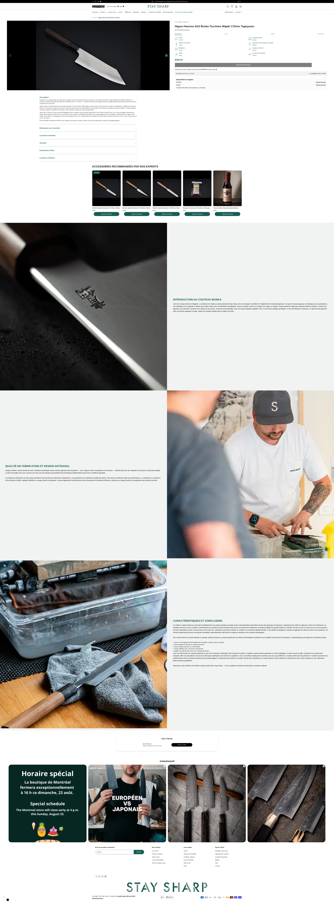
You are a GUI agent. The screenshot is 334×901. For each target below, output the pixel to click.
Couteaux (102, 12)
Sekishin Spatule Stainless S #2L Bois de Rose (106, 208)
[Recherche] (227, 6)
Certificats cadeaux (189, 857)
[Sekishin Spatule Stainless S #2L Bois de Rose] (106, 188)
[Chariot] (240, 6)
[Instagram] (96, 1)
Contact (217, 866)
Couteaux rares (112, 12)
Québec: (178, 85)
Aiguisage (136, 12)
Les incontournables (157, 860)
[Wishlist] (232, 6)
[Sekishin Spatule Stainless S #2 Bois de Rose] (167, 188)
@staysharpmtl (167, 761)
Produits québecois (168, 12)
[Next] (166, 55)
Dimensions (178, 34)
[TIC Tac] (98, 1)
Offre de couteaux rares (159, 863)
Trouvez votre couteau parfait (183, 12)
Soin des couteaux (157, 854)
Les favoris (155, 851)
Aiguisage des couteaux (222, 854)
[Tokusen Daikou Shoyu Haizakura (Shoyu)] (227, 188)
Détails (273, 34)
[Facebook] (93, 1)
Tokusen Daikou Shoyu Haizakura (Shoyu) (225, 208)
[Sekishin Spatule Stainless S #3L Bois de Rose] (136, 188)
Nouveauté (95, 12)
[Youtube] (101, 1)
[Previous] (10, 55)
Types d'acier (156, 857)
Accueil (94, 17)
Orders (186, 851)
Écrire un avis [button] (182, 745)
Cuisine (120, 12)
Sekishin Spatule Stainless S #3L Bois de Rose (136, 208)
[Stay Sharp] (158, 6)
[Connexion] (236, 6)
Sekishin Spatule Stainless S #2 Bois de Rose (166, 208)
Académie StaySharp (221, 857)
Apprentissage (229, 12)
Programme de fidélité (155, 12)
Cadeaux (143, 12)
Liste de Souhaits (188, 860)
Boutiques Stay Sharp (221, 851)
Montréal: (178, 82)
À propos (238, 12)
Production (320, 34)
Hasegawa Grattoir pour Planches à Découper (196, 208)
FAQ (216, 863)
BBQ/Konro (128, 12)
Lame (226, 34)
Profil (185, 866)
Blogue (217, 860)
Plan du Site (187, 863)
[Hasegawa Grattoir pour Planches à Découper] (197, 188)
